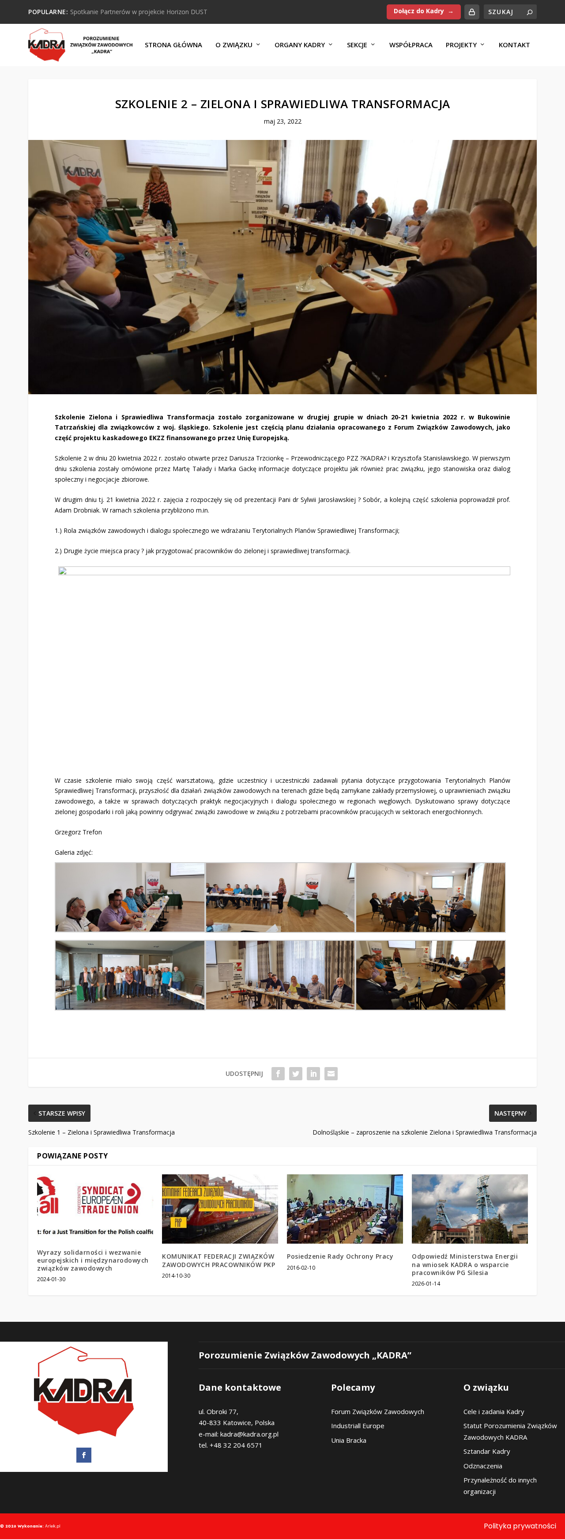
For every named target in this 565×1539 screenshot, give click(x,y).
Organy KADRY (300, 45)
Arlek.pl (52, 1526)
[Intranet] (471, 11)
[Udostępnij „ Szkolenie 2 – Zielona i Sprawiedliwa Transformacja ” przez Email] (331, 1074)
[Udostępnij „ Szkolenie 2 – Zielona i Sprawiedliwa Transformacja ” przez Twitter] (296, 1074)
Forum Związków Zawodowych (377, 1411)
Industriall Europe (357, 1425)
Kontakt (514, 45)
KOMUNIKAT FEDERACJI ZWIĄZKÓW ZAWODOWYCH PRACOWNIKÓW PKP (218, 1260)
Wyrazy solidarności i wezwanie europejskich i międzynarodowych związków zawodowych (93, 1260)
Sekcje (357, 45)
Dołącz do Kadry (419, 11)
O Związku (233, 45)
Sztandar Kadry (486, 1451)
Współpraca (411, 45)
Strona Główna (173, 45)
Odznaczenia (482, 1465)
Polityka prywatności (520, 1526)
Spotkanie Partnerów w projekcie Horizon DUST (138, 12)
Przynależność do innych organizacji (500, 1485)
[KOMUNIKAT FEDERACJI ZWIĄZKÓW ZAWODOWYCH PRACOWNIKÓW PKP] (220, 1209)
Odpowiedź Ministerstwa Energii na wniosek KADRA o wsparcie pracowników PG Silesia (465, 1264)
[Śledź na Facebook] (83, 1455)
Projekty (461, 45)
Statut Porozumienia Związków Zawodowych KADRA (510, 1431)
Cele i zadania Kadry (493, 1411)
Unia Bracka (348, 1440)
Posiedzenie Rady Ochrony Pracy (340, 1256)
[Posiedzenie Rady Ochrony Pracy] (345, 1209)
